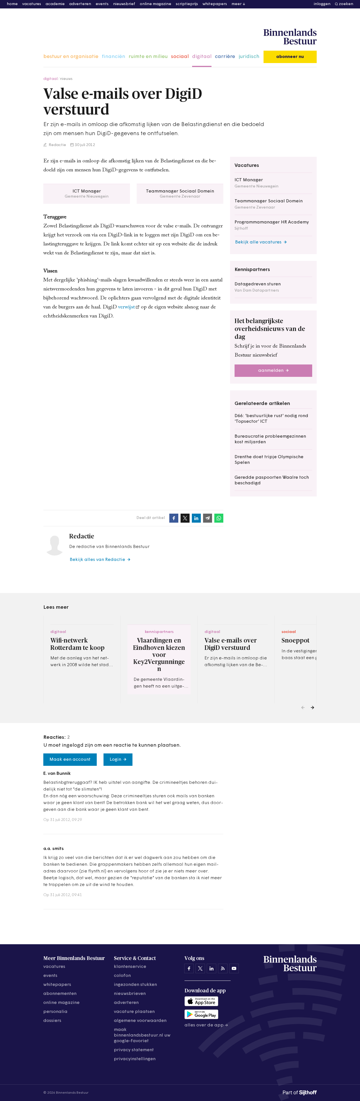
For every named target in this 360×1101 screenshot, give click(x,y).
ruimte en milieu (148, 56)
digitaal (202, 56)
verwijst (126, 307)
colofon (122, 976)
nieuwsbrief (124, 4)
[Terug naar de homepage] (290, 37)
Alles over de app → (206, 1025)
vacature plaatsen (134, 1012)
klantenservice (130, 967)
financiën (113, 56)
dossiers (52, 1021)
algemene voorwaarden (140, 1021)
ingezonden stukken (135, 985)
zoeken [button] (346, 4)
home (12, 4)
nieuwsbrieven (130, 994)
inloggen (322, 4)
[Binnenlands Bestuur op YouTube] (234, 968)
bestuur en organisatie (70, 56)
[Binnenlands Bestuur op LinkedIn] (211, 968)
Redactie (57, 145)
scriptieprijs (187, 4)
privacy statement (134, 1050)
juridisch (248, 56)
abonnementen (59, 994)
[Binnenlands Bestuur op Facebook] (189, 968)
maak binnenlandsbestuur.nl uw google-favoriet (142, 1035)
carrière (225, 56)
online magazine (155, 4)
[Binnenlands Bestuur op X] (200, 968)
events (102, 4)
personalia (55, 1012)
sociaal (180, 56)
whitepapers (214, 4)
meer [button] (236, 4)
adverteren (80, 4)
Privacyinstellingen (135, 1059)
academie (55, 4)
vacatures (31, 4)
